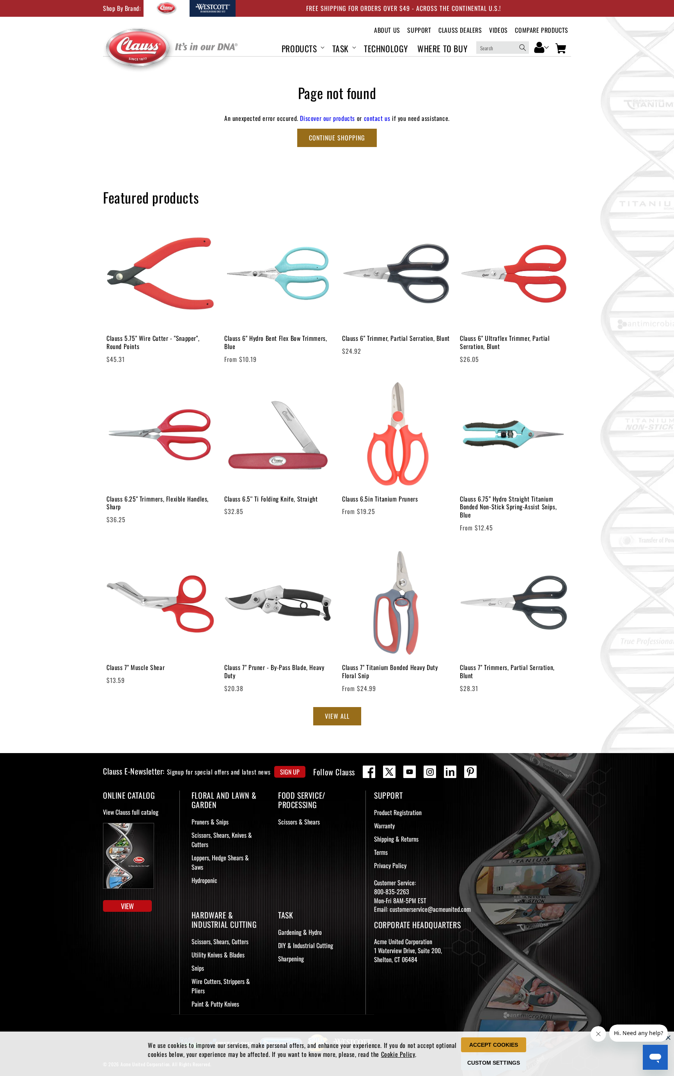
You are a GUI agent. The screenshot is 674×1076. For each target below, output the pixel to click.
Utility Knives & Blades (218, 954)
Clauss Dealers (460, 30)
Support (419, 30)
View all (337, 716)
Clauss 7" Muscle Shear (135, 667)
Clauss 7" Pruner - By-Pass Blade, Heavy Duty (274, 671)
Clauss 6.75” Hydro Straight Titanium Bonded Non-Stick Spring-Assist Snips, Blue (508, 507)
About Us (387, 30)
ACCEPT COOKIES (493, 1045)
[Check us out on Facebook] (369, 772)
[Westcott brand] (213, 8)
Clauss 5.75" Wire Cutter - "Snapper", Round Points (152, 342)
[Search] (522, 47)
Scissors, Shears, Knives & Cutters (222, 839)
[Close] (668, 1037)
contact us (377, 118)
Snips (198, 968)
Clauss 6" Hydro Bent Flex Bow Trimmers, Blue (275, 342)
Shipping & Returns (396, 839)
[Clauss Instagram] (430, 772)
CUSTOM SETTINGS (493, 1063)
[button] (302, 47)
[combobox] (502, 47)
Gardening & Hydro (300, 932)
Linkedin (450, 772)
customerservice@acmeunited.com (430, 909)
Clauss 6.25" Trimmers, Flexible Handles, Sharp (157, 503)
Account (542, 47)
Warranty (384, 825)
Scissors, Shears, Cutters (220, 941)
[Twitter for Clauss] (389, 772)
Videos (498, 30)
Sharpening (291, 958)
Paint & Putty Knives (215, 1004)
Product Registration (398, 812)
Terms (381, 852)
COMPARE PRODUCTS (541, 30)
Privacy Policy (390, 865)
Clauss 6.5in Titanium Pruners (380, 499)
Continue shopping (337, 137)
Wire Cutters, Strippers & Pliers (221, 986)
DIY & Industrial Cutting (305, 945)
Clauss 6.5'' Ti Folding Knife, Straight (270, 499)
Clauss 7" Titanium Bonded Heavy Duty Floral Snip (390, 671)
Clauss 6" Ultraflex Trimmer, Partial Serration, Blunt (505, 342)
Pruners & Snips (210, 821)
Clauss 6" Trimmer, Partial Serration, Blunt (396, 338)
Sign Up (290, 771)
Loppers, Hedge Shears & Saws (220, 862)
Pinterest (470, 772)
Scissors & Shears (299, 821)
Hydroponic (204, 880)
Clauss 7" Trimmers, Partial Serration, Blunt (507, 671)
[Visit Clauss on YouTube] (409, 772)
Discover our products (327, 118)
